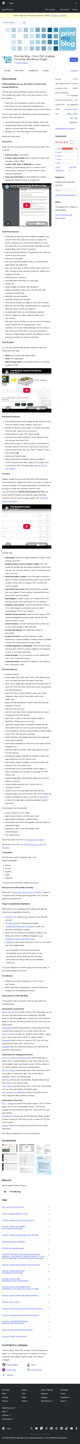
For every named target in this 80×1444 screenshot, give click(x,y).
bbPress (6, 1415)
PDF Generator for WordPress (13, 1092)
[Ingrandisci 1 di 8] (15, 1147)
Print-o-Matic (7, 1086)
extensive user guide (36, 840)
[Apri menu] (76, 3)
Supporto (74, 71)
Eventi (63, 1394)
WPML (7, 933)
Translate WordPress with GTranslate (19, 926)
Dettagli (7, 71)
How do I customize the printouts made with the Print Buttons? (15, 1322)
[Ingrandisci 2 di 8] (15, 1156)
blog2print (6, 1047)
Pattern (24, 1401)
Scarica (74, 59)
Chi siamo (5, 1390)
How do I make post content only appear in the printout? (13, 1272)
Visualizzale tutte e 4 (71, 109)
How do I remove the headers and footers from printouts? (13, 1227)
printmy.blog (6, 1012)
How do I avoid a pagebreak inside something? (20, 1295)
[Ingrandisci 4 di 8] (32, 1147)
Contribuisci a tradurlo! (58, 15)
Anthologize (6, 1028)
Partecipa (64, 1390)
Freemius (9, 1375)
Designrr (5, 1125)
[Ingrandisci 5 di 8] (32, 1156)
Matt (5, 1412)
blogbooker (6, 1040)
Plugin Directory (7, 9)
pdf (72, 118)
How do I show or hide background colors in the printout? (15, 1280)
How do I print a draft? (11, 1302)
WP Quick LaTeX (11, 923)
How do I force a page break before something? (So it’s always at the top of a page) (20, 1288)
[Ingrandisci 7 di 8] (49, 1147)
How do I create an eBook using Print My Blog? (20, 1235)
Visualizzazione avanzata (65, 128)
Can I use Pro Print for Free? (13, 1207)
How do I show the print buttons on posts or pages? (22, 1309)
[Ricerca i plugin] (24, 22)
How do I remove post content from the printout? (21, 1265)
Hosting (5, 1397)
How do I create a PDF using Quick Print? (18, 1220)
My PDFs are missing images (13, 1248)
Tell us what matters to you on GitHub (26, 892)
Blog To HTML (8, 1034)
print (75, 118)
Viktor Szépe (11, 1370)
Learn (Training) (47, 1390)
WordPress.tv (47, 1401)
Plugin (24, 1397)
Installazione (33, 71)
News (4, 1394)
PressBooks (6, 1116)
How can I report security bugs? (14, 1336)
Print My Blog (36, 1370)
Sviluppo (46, 71)
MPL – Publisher (8, 1103)
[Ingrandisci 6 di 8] (32, 1170)
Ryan (33, 1365)
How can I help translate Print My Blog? (17, 1330)
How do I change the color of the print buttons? (20, 1315)
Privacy (5, 1401)
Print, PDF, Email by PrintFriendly (14, 1058)
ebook (75, 114)
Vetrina (24, 1390)
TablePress (9, 942)
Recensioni (19, 71)
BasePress (9, 917)
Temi (23, 1394)
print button (73, 122)
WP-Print (5, 1080)
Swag (64, 1401)
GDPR (7, 315)
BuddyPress (7, 1419)
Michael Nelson (22, 63)
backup (69, 114)
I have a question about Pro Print (15, 1214)
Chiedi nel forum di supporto (66, 195)
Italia (9, 1428)
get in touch (34, 883)
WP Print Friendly (8, 1070)
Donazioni (65, 1397)
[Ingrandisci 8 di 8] (49, 1158)
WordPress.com (9, 1408)
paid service (43, 797)
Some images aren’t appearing (13, 1242)
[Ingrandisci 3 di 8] (15, 1166)
